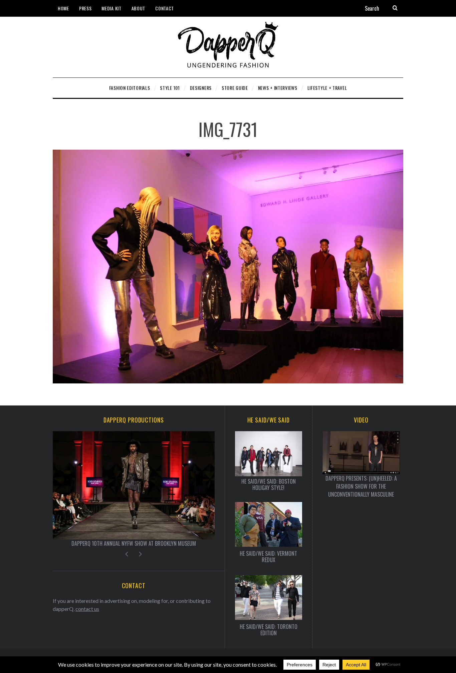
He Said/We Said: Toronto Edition (268, 630)
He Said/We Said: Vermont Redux (268, 556)
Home (63, 8)
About (139, 8)
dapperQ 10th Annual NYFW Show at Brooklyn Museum (133, 543)
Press (85, 8)
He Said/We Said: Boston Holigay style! (268, 484)
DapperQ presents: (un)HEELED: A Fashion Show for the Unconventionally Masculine (361, 486)
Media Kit (111, 8)
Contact (164, 8)
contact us (87, 609)
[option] (134, 489)
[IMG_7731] (228, 381)
